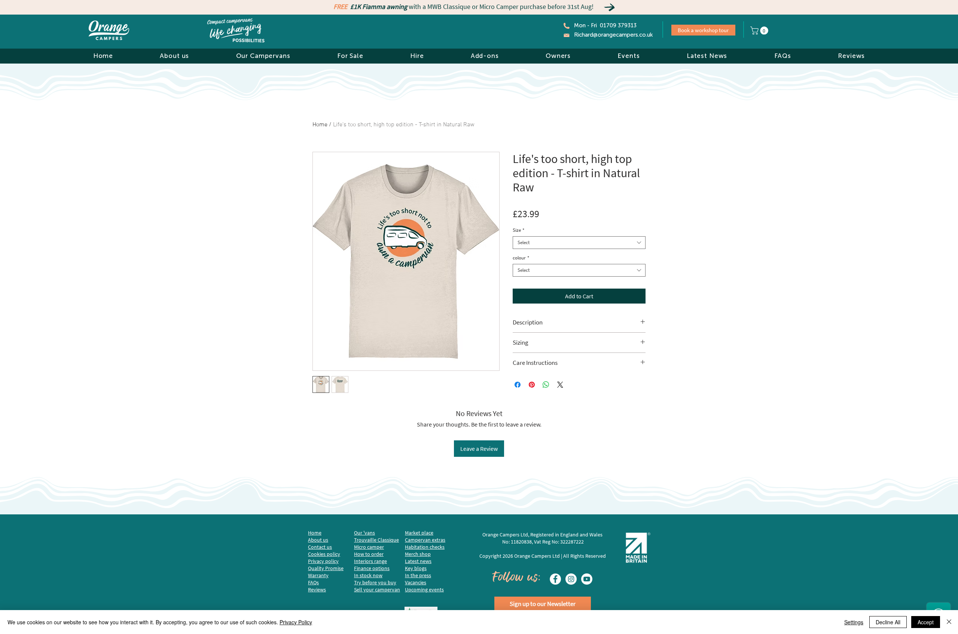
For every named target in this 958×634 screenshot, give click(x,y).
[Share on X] (560, 384)
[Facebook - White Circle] (555, 579)
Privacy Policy (296, 622)
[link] (760, 31)
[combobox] (579, 242)
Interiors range (370, 561)
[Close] (949, 622)
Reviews (317, 589)
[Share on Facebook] (517, 384)
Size (518, 230)
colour (521, 258)
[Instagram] (571, 579)
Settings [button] (853, 622)
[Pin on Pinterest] (531, 384)
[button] (174, 56)
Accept (926, 622)
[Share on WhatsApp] (545, 384)
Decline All (888, 622)
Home (319, 125)
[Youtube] (586, 579)
